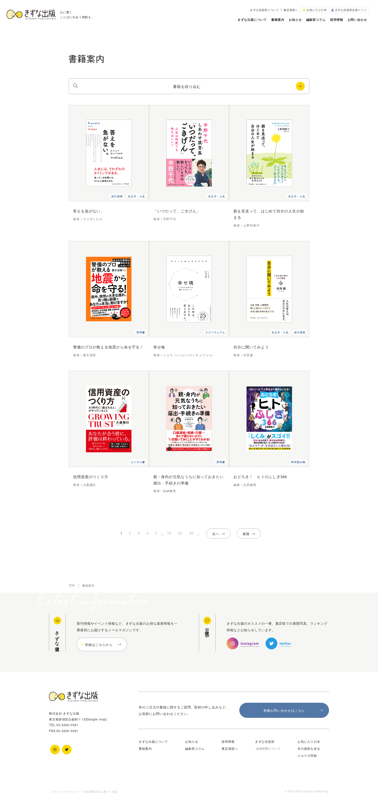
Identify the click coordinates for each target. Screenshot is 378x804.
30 (191, 533)
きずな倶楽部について (264, 10)
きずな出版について (252, 19)
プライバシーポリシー (65, 791)
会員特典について (268, 748)
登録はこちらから (99, 644)
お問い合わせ (357, 19)
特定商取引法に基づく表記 (101, 791)
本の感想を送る (309, 748)
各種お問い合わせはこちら (284, 710)
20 (180, 533)
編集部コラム (316, 19)
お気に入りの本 (309, 741)
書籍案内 (277, 19)
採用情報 (336, 19)
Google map (96, 719)
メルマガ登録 (307, 755)
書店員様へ (291, 10)
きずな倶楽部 (265, 741)
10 (169, 533)
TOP (72, 585)
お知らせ (295, 19)
